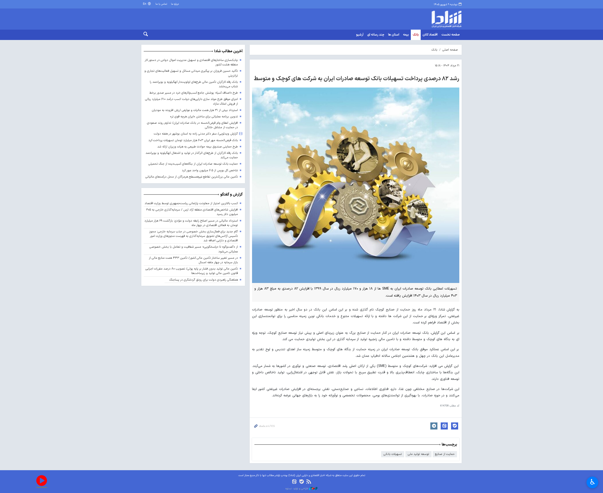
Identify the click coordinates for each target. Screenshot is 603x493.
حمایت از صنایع (445, 454)
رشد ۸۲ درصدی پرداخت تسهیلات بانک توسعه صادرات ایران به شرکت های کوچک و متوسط (356, 79)
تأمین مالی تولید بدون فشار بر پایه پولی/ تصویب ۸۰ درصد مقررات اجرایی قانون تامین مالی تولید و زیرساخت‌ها (191, 270)
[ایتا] (294, 482)
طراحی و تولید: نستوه (297, 489)
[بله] (301, 482)
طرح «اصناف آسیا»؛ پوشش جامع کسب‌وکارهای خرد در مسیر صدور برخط (193, 93)
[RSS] (309, 482)
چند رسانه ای (375, 34)
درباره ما (175, 4)
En (145, 4)
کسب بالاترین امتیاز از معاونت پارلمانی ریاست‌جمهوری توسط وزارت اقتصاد (191, 203)
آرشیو (359, 34)
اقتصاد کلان (430, 34)
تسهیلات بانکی (392, 454)
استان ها (393, 34)
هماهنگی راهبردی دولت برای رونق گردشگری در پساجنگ (203, 280)
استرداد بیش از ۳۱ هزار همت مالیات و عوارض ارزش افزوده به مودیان (195, 110)
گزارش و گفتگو (231, 194)
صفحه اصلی (450, 50)
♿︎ (592, 482)
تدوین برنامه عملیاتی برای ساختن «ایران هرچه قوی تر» (204, 116)
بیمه (406, 34)
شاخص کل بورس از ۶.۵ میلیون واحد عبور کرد (210, 170)
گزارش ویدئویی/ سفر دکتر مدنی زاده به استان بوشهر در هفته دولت (196, 133)
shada (426, 19)
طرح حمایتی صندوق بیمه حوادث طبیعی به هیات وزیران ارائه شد (197, 146)
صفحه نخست (450, 34)
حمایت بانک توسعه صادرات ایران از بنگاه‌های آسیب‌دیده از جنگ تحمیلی (193, 164)
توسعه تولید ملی (418, 454)
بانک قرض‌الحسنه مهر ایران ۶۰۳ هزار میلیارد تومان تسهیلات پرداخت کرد (193, 140)
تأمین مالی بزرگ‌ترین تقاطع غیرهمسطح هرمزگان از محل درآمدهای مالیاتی (191, 177)
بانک (416, 34)
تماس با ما (161, 4)
